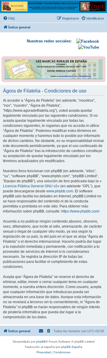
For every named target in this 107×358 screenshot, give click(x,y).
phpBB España (71, 347)
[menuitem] (9, 18)
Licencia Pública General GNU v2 (30, 186)
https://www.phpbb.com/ (80, 211)
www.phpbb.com (59, 191)
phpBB (41, 341)
